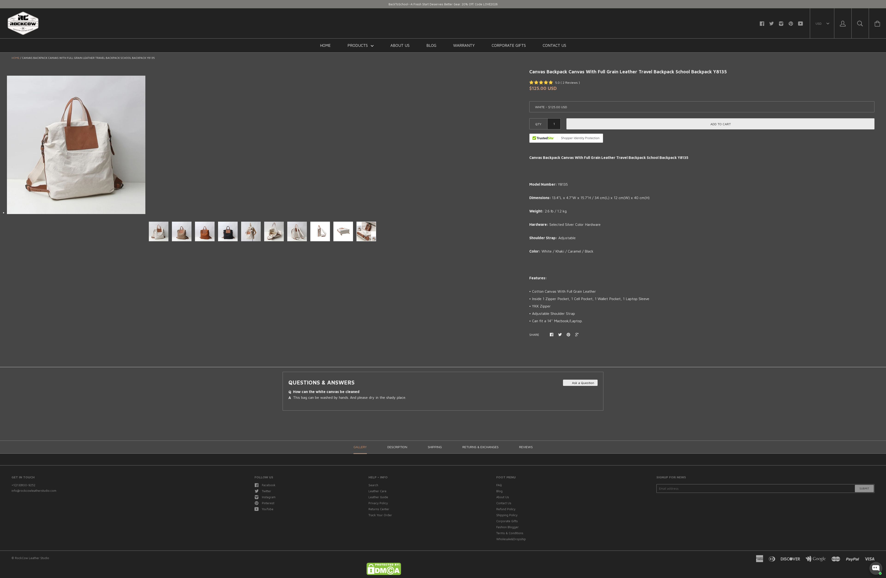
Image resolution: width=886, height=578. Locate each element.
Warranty (464, 45)
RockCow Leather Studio (32, 558)
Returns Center (378, 509)
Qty (538, 124)
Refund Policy (505, 509)
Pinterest (268, 503)
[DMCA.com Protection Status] (383, 574)
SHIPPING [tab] (435, 447)
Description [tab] (397, 447)
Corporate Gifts (509, 45)
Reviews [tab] (526, 447)
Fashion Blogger (507, 527)
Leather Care (377, 491)
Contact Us (554, 45)
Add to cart (720, 124)
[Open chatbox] (875, 568)
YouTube (267, 509)
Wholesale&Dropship (511, 539)
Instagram (268, 497)
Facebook (268, 485)
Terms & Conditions (509, 533)
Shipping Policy (507, 515)
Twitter (266, 491)
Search (373, 485)
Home (325, 45)
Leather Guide (378, 497)
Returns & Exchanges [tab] (480, 447)
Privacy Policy (378, 503)
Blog (431, 45)
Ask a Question (582, 383)
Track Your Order (380, 515)
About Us (400, 45)
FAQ (499, 485)
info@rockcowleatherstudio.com (34, 490)
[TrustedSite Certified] (566, 138)
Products (358, 45)
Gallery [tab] (360, 447)
